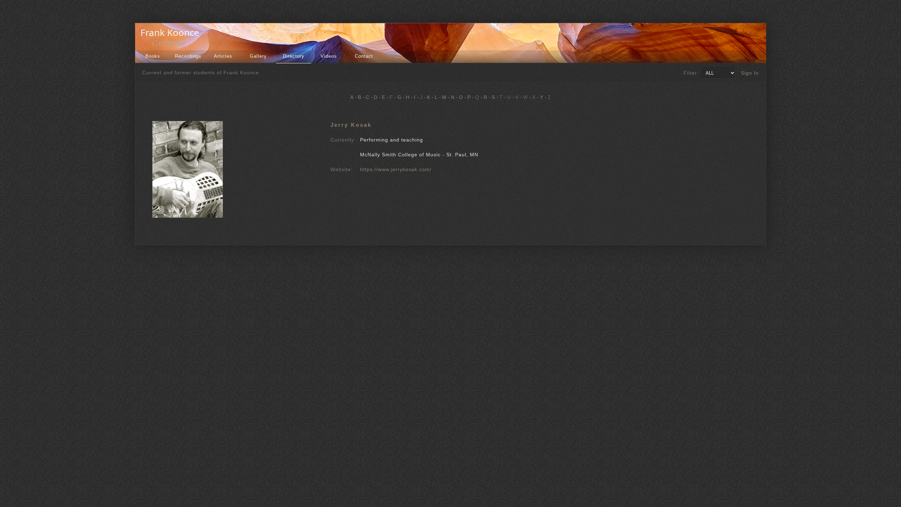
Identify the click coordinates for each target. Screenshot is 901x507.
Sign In (750, 73)
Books (152, 56)
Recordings (188, 56)
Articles (223, 56)
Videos (329, 56)
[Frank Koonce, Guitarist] (171, 45)
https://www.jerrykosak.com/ (395, 169)
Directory (293, 56)
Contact (364, 56)
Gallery (258, 56)
